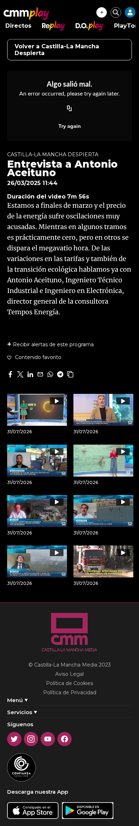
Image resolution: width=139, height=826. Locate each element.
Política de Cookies (69, 683)
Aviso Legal (69, 674)
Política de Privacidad (69, 692)
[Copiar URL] (69, 109)
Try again (69, 126)
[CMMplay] (26, 13)
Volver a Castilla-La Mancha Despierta (57, 49)
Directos (18, 25)
